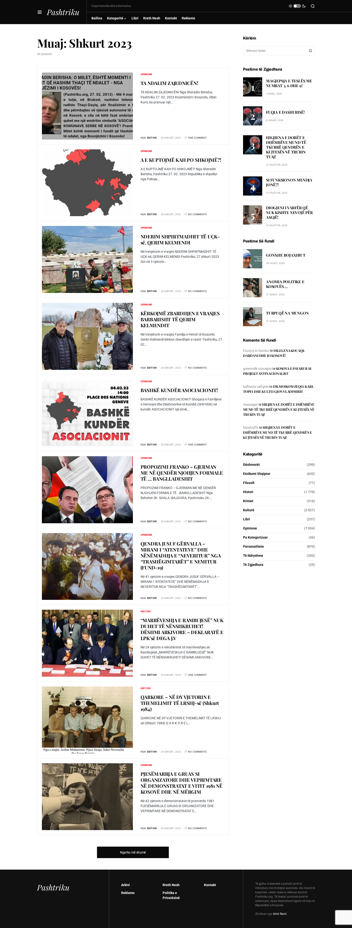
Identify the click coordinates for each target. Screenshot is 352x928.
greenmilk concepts (257, 369)
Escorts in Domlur (256, 351)
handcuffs (250, 427)
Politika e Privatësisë (171, 895)
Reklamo (128, 893)
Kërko (311, 50)
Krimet (248, 501)
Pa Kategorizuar (255, 537)
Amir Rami (280, 914)
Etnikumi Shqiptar (256, 474)
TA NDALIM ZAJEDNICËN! (169, 83)
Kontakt (210, 885)
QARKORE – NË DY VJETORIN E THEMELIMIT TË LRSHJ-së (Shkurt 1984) (180, 703)
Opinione (146, 74)
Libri (246, 519)
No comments (197, 214)
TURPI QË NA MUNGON (287, 312)
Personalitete (253, 546)
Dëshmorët (251, 465)
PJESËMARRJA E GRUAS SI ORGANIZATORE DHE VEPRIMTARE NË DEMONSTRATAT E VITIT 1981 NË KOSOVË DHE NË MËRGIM (181, 783)
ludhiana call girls (256, 386)
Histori (146, 611)
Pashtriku (63, 12)
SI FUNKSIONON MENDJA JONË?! (289, 182)
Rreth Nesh (171, 885)
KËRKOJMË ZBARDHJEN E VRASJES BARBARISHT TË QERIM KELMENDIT (180, 319)
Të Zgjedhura (253, 565)
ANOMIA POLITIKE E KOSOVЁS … (285, 284)
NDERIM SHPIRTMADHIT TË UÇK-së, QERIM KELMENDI (180, 239)
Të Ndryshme (253, 555)
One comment (197, 137)
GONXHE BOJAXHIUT (286, 255)
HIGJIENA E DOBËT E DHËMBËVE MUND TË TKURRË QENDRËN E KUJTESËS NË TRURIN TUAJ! (286, 147)
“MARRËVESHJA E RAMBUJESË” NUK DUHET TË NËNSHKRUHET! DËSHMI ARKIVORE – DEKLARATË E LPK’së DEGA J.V (182, 629)
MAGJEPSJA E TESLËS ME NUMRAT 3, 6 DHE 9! (289, 83)
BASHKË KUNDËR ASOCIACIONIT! (179, 390)
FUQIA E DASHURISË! (285, 111)
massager (250, 404)
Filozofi (249, 483)
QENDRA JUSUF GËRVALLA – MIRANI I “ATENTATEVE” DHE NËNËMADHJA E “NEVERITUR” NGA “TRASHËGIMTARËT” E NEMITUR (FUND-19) (181, 555)
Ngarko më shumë (133, 852)
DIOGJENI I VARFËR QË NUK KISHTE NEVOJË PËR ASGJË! (289, 212)
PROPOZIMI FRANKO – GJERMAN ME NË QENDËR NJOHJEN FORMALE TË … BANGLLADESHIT (182, 472)
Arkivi (125, 885)
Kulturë (248, 510)
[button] (39, 12)
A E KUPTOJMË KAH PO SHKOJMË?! (181, 160)
